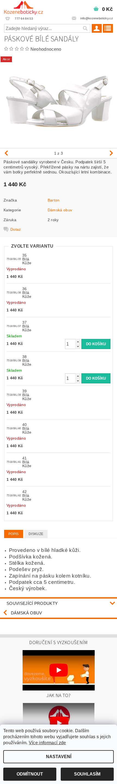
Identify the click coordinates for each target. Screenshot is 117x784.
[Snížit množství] (77, 346)
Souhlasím (87, 774)
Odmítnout (30, 774)
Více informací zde (47, 742)
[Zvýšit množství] (77, 341)
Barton (54, 200)
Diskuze (36, 534)
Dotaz (15, 229)
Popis (13, 534)
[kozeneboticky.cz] (23, 7)
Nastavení (58, 756)
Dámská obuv (60, 210)
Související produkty (32, 603)
